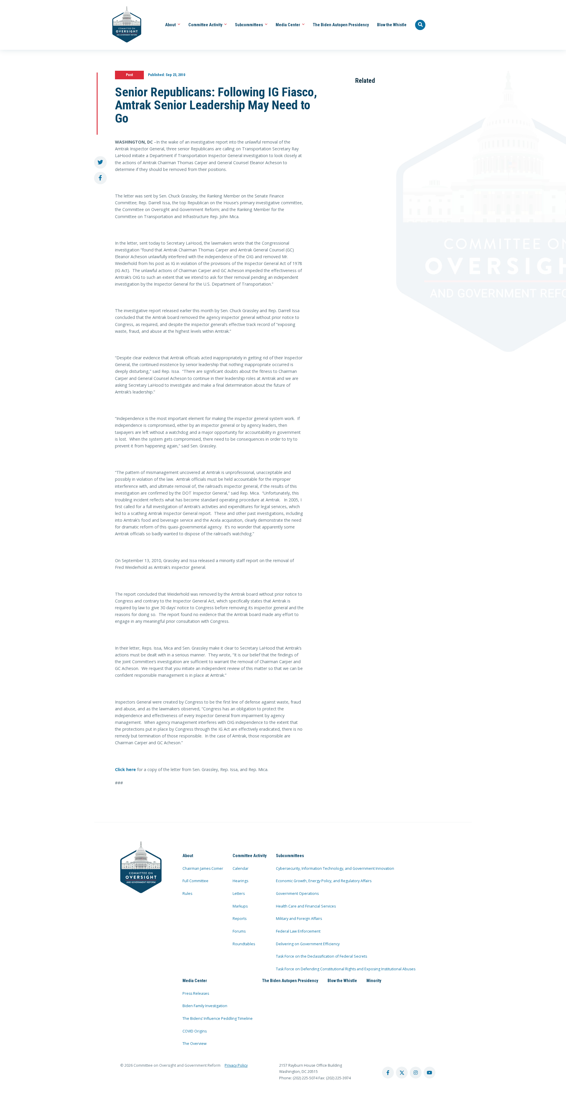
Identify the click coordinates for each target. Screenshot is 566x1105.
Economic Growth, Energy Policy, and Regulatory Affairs (323, 880)
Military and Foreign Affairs (299, 918)
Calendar (241, 868)
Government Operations (297, 893)
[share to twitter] (100, 162)
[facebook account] (388, 1072)
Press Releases (195, 993)
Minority (373, 980)
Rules (187, 893)
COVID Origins (194, 1031)
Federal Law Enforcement (298, 931)
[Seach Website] (420, 25)
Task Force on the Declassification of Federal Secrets (321, 956)
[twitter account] (402, 1072)
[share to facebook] (100, 178)
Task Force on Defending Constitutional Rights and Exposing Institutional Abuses (345, 968)
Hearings (240, 880)
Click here (125, 769)
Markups (240, 906)
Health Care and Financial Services (306, 906)
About (171, 24)
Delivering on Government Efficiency (308, 943)
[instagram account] (416, 1072)
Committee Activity (205, 24)
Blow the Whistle (392, 24)
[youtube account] (429, 1072)
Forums (239, 931)
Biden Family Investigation (204, 1005)
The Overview (194, 1043)
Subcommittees (249, 24)
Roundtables (244, 943)
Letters (239, 893)
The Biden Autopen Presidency (341, 24)
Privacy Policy (236, 1065)
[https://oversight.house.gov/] (123, 25)
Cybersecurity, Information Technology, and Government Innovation (335, 868)
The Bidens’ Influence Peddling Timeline (217, 1018)
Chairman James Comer (202, 868)
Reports (239, 918)
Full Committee (195, 880)
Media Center (288, 24)
